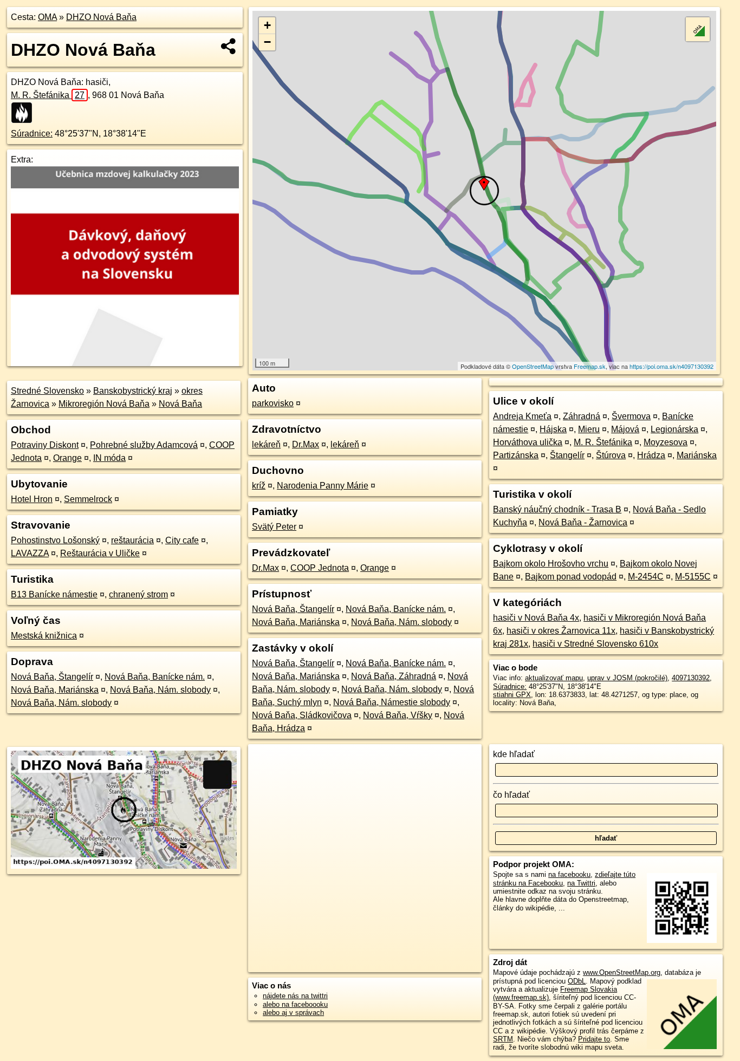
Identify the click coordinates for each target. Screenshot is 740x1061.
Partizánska (515, 455)
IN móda (109, 458)
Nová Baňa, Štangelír (52, 676)
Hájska (553, 429)
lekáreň (266, 444)
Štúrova (611, 455)
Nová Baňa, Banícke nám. (155, 676)
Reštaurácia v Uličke (100, 553)
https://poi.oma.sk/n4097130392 (671, 366)
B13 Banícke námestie (54, 594)
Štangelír (567, 455)
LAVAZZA (30, 553)
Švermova (631, 416)
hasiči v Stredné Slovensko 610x (595, 643)
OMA (47, 17)
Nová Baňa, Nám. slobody (160, 689)
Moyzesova (665, 442)
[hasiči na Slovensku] (24, 112)
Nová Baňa (180, 403)
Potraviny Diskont (45, 445)
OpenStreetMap (533, 366)
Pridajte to (594, 1039)
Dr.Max (305, 444)
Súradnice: (32, 133)
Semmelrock (88, 499)
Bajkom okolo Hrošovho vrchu (550, 563)
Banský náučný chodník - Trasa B (557, 509)
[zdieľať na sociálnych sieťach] (228, 46)
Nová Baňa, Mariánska (55, 689)
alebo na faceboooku (295, 1004)
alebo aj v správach (293, 1012)
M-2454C (646, 576)
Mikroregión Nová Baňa (104, 403)
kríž (258, 485)
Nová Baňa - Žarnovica (582, 522)
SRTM (503, 1039)
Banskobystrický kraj (132, 390)
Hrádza (651, 455)
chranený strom (138, 594)
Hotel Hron (32, 499)
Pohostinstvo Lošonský (55, 540)
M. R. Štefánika (48, 95)
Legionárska (674, 429)
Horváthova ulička (527, 442)
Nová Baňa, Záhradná (393, 676)
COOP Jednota (319, 567)
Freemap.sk (590, 366)
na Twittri (581, 883)
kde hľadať (514, 754)
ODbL (577, 981)
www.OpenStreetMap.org (621, 972)
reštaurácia (132, 540)
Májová (625, 429)
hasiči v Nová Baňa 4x (536, 617)
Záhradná (581, 416)
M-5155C (693, 576)
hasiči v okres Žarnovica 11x (561, 630)
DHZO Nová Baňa (101, 17)
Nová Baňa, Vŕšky (397, 715)
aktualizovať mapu (554, 678)
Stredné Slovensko (47, 390)
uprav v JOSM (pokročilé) (627, 678)
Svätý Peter (274, 526)
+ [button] (267, 25)
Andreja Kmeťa (522, 416)
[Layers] (698, 29)
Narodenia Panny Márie (322, 485)
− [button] (267, 42)
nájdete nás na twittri (295, 996)
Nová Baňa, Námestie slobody (391, 702)
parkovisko (273, 403)
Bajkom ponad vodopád (570, 576)
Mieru (589, 429)
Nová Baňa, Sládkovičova (302, 715)
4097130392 (691, 678)
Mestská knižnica (44, 635)
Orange (67, 458)
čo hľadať (511, 794)
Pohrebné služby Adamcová (144, 445)
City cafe (182, 540)
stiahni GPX (512, 695)
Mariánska (697, 455)
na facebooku (569, 874)
